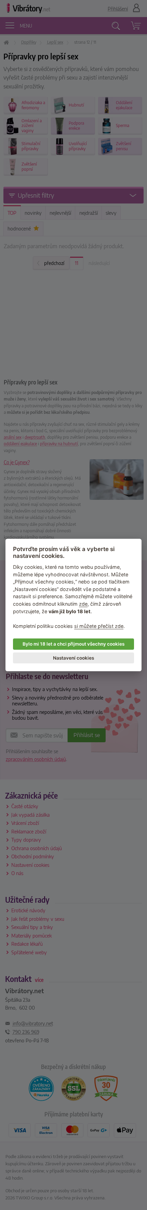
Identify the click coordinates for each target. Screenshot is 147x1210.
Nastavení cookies (73, 658)
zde (83, 604)
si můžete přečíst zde (98, 626)
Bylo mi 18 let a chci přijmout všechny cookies (73, 644)
